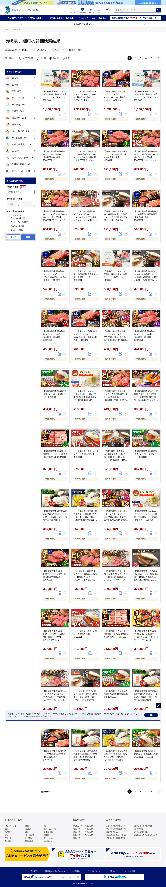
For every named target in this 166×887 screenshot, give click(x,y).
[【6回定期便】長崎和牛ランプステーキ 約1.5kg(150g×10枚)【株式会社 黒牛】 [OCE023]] (55, 258)
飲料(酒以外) (29, 841)
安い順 (43, 58)
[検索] (158, 10)
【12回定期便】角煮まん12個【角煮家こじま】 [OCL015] (85, 634)
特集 (93, 18)
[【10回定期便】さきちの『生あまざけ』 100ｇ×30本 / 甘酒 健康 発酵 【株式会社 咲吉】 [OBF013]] (146, 498)
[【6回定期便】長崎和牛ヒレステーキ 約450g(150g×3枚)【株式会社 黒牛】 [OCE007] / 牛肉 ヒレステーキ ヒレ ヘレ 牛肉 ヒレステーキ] (85, 558)
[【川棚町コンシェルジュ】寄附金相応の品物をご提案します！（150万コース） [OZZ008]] (55, 79)
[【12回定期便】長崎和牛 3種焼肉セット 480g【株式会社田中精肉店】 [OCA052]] (116, 618)
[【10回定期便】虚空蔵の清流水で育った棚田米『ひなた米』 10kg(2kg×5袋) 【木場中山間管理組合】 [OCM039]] (85, 738)
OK (151, 715)
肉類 (6, 829)
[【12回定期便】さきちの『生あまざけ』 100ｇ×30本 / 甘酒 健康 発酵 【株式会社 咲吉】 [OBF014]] (85, 378)
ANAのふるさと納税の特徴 (143, 826)
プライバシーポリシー (94, 871)
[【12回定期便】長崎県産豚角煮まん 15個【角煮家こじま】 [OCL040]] (55, 378)
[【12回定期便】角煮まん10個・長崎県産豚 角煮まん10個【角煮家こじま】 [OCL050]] (85, 258)
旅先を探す (70, 18)
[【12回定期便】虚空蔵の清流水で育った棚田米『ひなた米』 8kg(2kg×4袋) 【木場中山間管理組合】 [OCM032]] (146, 678)
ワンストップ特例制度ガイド (116, 829)
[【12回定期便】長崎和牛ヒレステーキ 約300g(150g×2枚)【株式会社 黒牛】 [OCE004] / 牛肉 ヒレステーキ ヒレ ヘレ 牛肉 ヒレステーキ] (116, 378)
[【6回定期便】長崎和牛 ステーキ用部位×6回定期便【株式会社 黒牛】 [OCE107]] (55, 738)
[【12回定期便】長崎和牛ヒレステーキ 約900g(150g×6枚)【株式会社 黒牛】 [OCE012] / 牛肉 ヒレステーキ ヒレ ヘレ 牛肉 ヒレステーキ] (85, 79)
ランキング (83, 18)
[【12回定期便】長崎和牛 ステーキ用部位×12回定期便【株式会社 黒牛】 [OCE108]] (146, 198)
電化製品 (47, 835)
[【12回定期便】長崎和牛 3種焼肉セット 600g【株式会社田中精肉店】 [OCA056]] (55, 438)
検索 (28, 237)
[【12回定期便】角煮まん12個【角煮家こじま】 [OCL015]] (85, 618)
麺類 (26, 832)
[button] (21, 24)
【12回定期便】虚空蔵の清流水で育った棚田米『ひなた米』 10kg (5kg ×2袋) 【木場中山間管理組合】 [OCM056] (85, 517)
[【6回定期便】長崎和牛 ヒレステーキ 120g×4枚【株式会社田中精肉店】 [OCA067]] (146, 318)
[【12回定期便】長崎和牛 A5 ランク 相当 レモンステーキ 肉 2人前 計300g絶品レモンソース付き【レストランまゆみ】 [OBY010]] (116, 558)
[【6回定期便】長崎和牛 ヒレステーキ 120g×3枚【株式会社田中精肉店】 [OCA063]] (55, 558)
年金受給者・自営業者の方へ (116, 838)
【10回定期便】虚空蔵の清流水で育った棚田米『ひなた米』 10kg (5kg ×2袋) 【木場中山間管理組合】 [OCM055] (115, 757)
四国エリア (76, 835)
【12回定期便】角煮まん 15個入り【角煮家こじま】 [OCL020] (86, 454)
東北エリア (89, 826)
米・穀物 (8, 841)
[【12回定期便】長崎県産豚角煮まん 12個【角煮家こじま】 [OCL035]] (146, 438)
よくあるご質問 (130, 871)
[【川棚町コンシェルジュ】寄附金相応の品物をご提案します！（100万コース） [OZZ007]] (146, 79)
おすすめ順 (28, 58)
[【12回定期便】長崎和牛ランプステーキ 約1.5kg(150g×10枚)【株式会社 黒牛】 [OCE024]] (116, 79)
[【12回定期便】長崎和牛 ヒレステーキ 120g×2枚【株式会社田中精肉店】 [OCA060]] (55, 318)
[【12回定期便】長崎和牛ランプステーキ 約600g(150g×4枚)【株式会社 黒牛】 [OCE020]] (85, 318)
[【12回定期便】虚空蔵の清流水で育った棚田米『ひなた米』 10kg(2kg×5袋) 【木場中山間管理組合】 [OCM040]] (55, 498)
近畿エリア (76, 832)
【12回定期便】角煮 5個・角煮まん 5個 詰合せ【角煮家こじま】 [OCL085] (146, 754)
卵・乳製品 (28, 838)
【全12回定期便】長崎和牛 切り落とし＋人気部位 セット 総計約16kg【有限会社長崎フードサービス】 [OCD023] (146, 637)
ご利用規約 (76, 871)
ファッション (48, 838)
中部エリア (89, 829)
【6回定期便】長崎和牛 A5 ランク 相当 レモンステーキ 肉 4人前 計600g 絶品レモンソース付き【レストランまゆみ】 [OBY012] (55, 697)
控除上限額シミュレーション (116, 835)
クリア (13, 237)
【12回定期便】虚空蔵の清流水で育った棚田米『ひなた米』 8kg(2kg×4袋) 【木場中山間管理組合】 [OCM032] (146, 697)
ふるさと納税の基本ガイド (115, 826)
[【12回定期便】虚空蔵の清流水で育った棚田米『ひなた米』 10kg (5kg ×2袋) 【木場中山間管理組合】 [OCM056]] (85, 498)
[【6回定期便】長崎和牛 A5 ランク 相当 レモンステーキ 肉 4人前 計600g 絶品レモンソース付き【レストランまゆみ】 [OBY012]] (55, 678)
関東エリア (76, 829)
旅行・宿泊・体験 (50, 829)
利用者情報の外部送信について (54, 871)
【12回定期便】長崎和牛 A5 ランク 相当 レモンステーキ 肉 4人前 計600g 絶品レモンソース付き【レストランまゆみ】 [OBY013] (85, 217)
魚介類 (7, 832)
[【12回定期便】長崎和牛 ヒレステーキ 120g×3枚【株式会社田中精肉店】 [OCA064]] (116, 139)
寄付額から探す (56, 18)
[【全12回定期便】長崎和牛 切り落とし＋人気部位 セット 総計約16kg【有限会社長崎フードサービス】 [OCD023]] (146, 618)
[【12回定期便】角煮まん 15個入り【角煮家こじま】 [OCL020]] (85, 438)
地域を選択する (14, 192)
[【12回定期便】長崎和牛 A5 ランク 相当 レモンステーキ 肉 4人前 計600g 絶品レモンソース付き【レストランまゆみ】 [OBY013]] (85, 198)
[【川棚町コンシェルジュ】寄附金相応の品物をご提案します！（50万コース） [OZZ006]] (116, 258)
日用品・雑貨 (48, 832)
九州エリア (89, 835)
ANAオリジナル (10, 826)
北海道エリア (77, 826)
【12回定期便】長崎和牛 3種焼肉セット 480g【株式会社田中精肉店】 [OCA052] (116, 634)
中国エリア (89, 832)
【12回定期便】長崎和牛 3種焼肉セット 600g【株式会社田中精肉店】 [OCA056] (55, 454)
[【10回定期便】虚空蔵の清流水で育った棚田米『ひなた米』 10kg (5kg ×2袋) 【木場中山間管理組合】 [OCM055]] (116, 738)
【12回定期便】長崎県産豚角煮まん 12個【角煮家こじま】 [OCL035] (146, 454)
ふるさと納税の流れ (141, 832)
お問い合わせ (113, 871)
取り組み (102, 18)
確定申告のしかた (112, 832)
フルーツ (8, 838)
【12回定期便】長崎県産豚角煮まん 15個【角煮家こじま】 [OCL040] (55, 394)
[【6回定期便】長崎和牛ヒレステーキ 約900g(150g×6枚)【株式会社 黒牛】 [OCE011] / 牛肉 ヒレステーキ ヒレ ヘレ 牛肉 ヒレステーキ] (55, 198)
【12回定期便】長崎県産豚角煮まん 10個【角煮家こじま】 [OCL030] (116, 694)
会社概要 (34, 871)
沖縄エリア (76, 838)
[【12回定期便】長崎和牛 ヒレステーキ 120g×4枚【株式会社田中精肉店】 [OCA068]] (55, 139)
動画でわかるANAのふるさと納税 (145, 835)
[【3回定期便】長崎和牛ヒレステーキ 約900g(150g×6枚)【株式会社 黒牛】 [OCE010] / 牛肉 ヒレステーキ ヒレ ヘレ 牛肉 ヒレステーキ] (55, 618)
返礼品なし (48, 841)
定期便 (27, 826)
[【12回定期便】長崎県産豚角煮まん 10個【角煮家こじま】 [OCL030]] (116, 678)
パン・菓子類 (29, 835)
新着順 (68, 58)
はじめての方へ (139, 829)
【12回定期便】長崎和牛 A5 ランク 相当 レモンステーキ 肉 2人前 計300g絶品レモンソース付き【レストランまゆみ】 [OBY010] (115, 577)
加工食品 (28, 829)
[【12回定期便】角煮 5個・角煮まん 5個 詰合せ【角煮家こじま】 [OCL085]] (146, 738)
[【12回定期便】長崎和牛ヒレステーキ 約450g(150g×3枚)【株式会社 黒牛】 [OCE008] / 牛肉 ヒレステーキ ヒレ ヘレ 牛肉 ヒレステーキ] (146, 139)
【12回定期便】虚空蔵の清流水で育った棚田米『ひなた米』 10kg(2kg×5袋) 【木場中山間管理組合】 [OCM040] (55, 517)
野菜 (6, 835)
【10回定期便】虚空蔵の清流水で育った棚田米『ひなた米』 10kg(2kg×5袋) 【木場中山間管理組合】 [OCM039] (85, 757)
